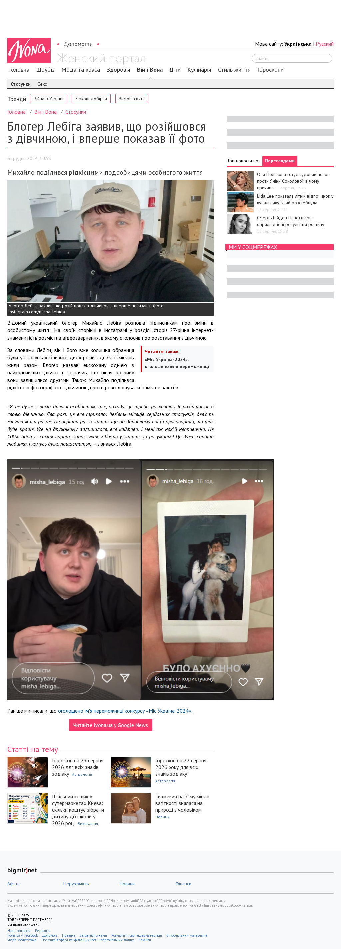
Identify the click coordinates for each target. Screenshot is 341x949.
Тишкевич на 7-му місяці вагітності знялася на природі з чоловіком (182, 803)
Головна (19, 70)
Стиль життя (234, 70)
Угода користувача (22, 940)
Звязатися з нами (93, 935)
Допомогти (78, 44)
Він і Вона (150, 70)
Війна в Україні (48, 99)
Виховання (88, 823)
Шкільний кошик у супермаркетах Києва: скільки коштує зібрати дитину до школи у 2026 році (78, 809)
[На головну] (101, 59)
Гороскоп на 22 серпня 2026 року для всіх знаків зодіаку (180, 767)
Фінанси (183, 884)
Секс (42, 84)
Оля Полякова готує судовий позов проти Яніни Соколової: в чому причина (293, 181)
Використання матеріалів (186, 935)
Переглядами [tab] (280, 161)
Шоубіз (45, 70)
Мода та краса (80, 70)
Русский (325, 43)
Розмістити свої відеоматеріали (136, 935)
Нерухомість (76, 884)
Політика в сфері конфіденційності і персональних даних (88, 940)
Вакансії (144, 940)
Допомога (50, 935)
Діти (175, 70)
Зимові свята (132, 99)
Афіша (14, 884)
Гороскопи (270, 70)
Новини (162, 816)
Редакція (42, 930)
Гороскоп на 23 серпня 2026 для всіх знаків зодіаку (77, 767)
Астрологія (82, 774)
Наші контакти (19, 930)
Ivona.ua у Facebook (22, 935)
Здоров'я (118, 70)
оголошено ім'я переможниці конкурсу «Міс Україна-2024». (125, 710)
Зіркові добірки (91, 99)
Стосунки (21, 84)
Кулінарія (199, 70)
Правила (68, 935)
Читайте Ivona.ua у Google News (110, 725)
